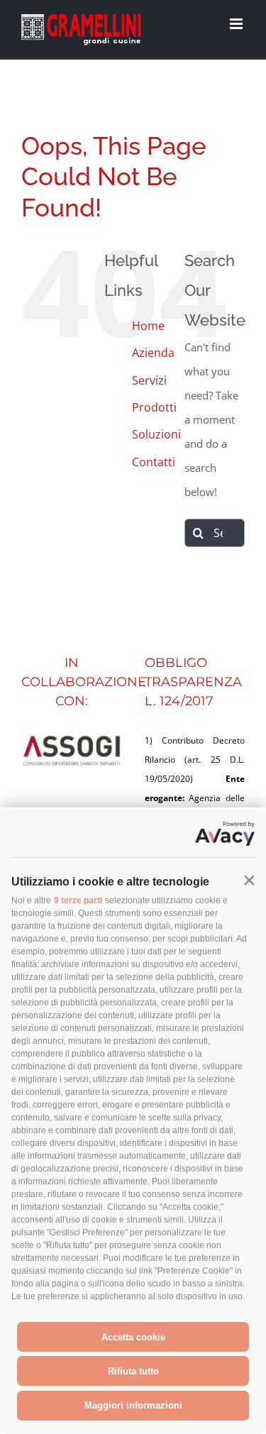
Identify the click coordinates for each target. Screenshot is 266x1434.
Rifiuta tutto (133, 1371)
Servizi (149, 380)
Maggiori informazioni (133, 1405)
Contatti (153, 462)
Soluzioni (156, 434)
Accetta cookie (133, 1337)
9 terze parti (78, 900)
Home (148, 325)
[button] (249, 880)
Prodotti (154, 407)
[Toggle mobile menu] (237, 23)
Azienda (153, 352)
